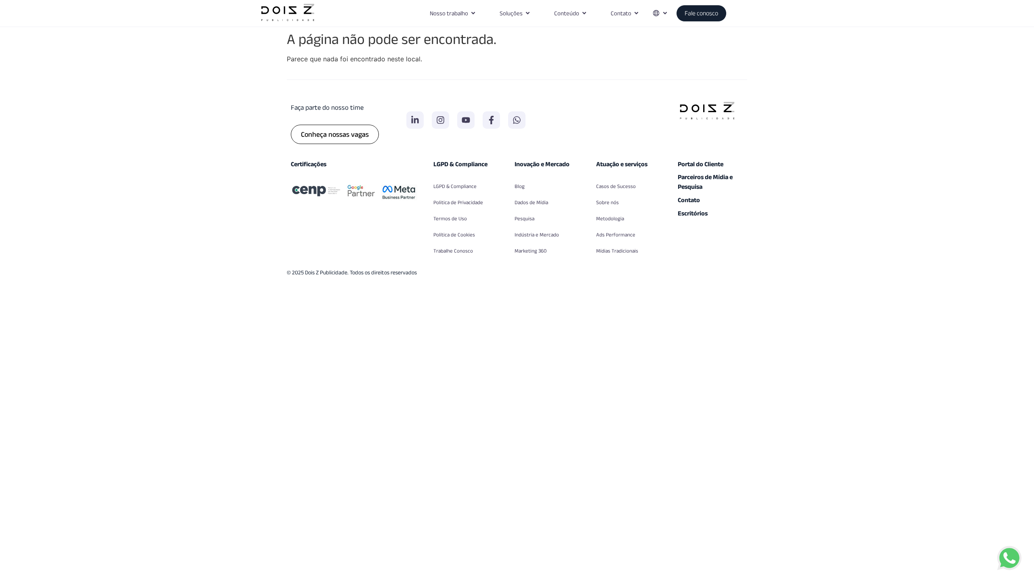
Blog (520, 186)
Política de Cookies (454, 235)
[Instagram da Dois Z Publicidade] (440, 120)
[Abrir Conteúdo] (584, 13)
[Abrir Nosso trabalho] (473, 13)
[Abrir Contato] (636, 13)
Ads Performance (615, 235)
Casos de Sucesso (616, 186)
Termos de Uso (450, 218)
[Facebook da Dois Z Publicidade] (491, 120)
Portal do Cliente (700, 164)
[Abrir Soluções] (528, 13)
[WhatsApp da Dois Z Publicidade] (516, 120)
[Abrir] (665, 13)
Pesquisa (524, 218)
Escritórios (693, 213)
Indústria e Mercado (537, 235)
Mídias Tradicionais (617, 251)
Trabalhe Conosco (453, 251)
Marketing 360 (530, 251)
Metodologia (610, 218)
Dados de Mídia (531, 202)
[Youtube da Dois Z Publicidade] (466, 120)
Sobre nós (607, 202)
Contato (689, 199)
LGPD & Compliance (455, 186)
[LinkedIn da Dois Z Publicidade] (415, 120)
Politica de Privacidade (458, 202)
